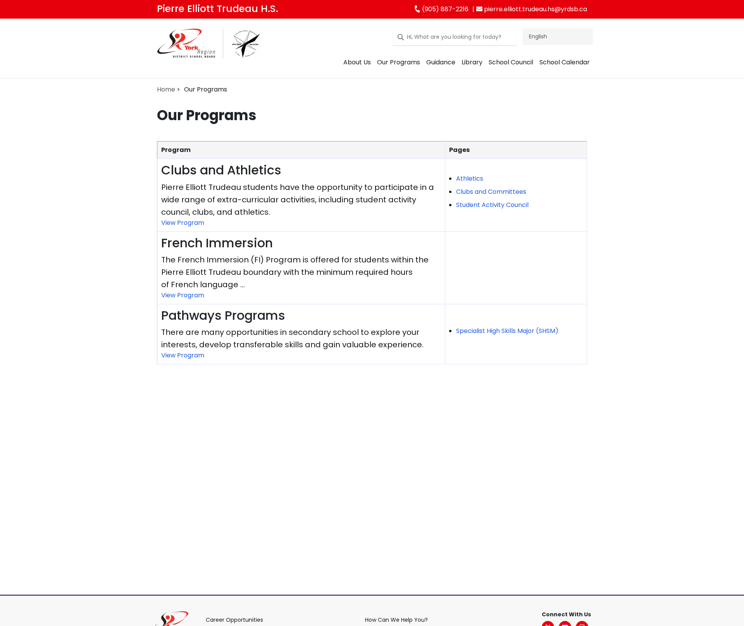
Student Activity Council (492, 204)
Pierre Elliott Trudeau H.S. (217, 9)
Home (166, 89)
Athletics (469, 178)
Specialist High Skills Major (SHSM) (507, 330)
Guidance (440, 62)
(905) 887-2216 (444, 9)
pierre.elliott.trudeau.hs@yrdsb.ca (534, 9)
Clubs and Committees (491, 191)
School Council (511, 62)
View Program (182, 222)
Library (472, 62)
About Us (357, 62)
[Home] (186, 46)
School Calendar (564, 62)
